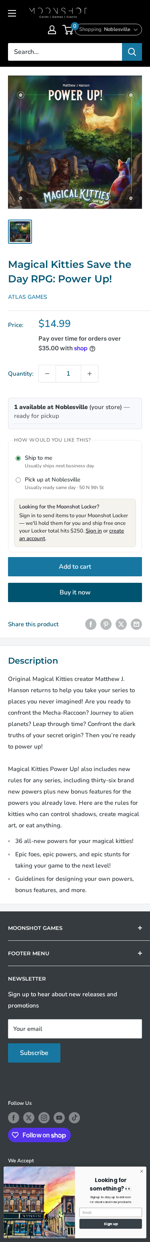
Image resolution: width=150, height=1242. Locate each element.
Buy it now (75, 592)
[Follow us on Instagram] (44, 1117)
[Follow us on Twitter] (28, 1117)
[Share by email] (136, 624)
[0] (68, 30)
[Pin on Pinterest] (106, 624)
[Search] (132, 52)
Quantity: (21, 374)
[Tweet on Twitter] (121, 624)
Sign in (94, 531)
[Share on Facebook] (90, 624)
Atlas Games (27, 297)
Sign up (111, 1223)
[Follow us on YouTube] (59, 1117)
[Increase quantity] (89, 373)
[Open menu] (12, 13)
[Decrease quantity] (47, 373)
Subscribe (34, 1053)
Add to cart (75, 566)
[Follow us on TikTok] (74, 1117)
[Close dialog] (141, 1171)
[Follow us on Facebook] (13, 1117)
